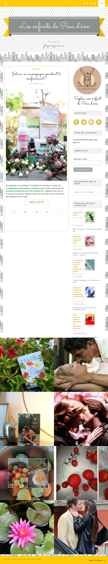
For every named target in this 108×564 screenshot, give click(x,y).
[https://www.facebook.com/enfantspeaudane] (76, 125)
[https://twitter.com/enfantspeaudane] (83, 125)
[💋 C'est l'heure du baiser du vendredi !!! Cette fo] (81, 419)
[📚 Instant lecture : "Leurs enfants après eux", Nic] (27, 419)
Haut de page (96, 560)
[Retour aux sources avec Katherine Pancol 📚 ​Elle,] (27, 365)
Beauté (36, 69)
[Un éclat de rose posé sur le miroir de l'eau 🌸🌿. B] (27, 527)
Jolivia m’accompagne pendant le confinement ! (36, 76)
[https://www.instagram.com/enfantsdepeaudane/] (91, 125)
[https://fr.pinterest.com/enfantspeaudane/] (98, 125)
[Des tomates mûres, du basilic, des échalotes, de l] (81, 473)
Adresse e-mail (80, 159)
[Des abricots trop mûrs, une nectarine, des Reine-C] (27, 473)
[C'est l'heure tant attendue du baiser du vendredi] (81, 365)
